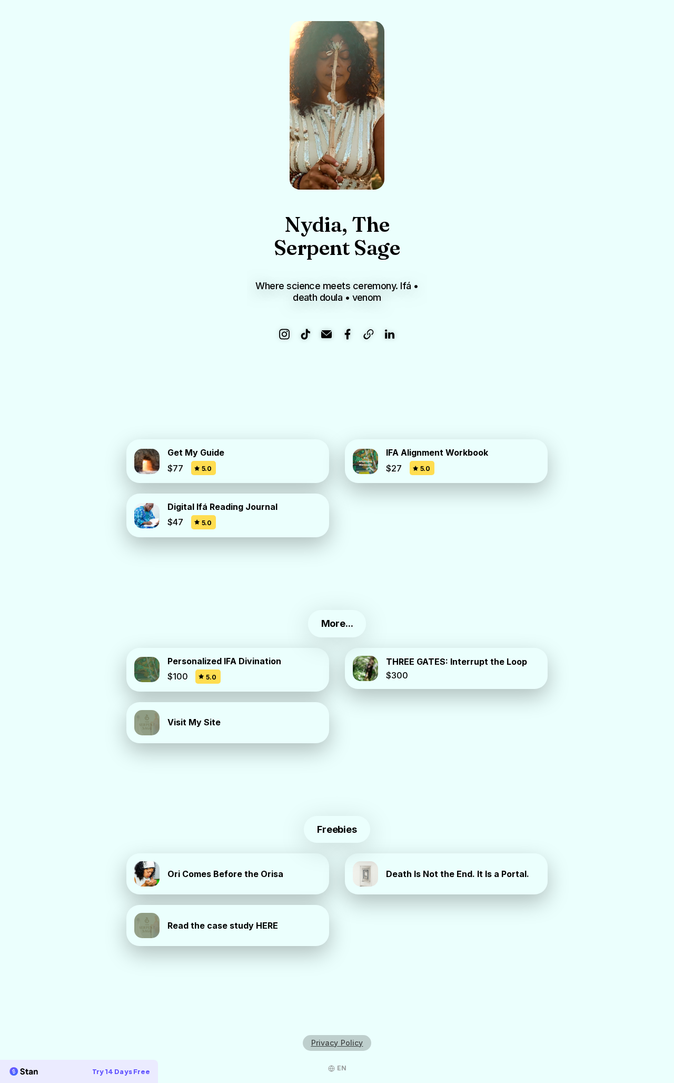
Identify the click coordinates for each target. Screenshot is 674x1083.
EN (341, 1068)
